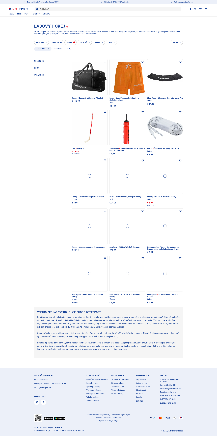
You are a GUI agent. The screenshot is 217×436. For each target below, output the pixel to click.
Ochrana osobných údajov (121, 415)
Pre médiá (139, 394)
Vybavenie (39, 75)
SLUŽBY (163, 375)
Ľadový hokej (41, 49)
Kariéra (139, 401)
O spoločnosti (141, 379)
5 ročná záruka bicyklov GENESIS (169, 380)
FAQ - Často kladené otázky (97, 379)
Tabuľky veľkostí (92, 397)
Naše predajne (141, 383)
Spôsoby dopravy (93, 387)
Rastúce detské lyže (168, 392)
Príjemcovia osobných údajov (108, 421)
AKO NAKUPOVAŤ (93, 375)
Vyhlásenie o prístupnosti (112, 418)
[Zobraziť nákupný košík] (205, 9)
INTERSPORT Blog (168, 403)
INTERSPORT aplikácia (120, 379)
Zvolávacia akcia (92, 401)
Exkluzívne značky (143, 387)
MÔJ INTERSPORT (118, 375)
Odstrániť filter (61, 49)
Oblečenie (39, 61)
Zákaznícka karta (117, 383)
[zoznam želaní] (200, 9)
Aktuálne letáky (117, 394)
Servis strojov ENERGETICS (170, 389)
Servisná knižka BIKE (168, 385)
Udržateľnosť (141, 390)
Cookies (99, 418)
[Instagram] (36, 402)
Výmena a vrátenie (93, 390)
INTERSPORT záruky (168, 399)
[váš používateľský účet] (194, 9)
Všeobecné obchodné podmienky (99, 415)
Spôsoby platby (92, 383)
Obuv (36, 68)
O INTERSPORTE (142, 375)
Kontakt (139, 397)
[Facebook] (43, 402)
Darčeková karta (117, 387)
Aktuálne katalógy (118, 390)
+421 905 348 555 (41, 379)
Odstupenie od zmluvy (95, 394)
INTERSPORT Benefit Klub (170, 396)
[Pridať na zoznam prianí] (104, 61)
